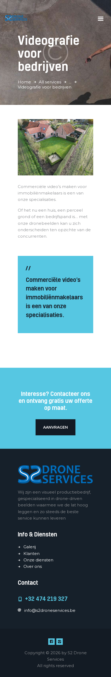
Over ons (32, 566)
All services (50, 81)
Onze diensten (38, 559)
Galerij (29, 546)
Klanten (31, 553)
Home (24, 81)
